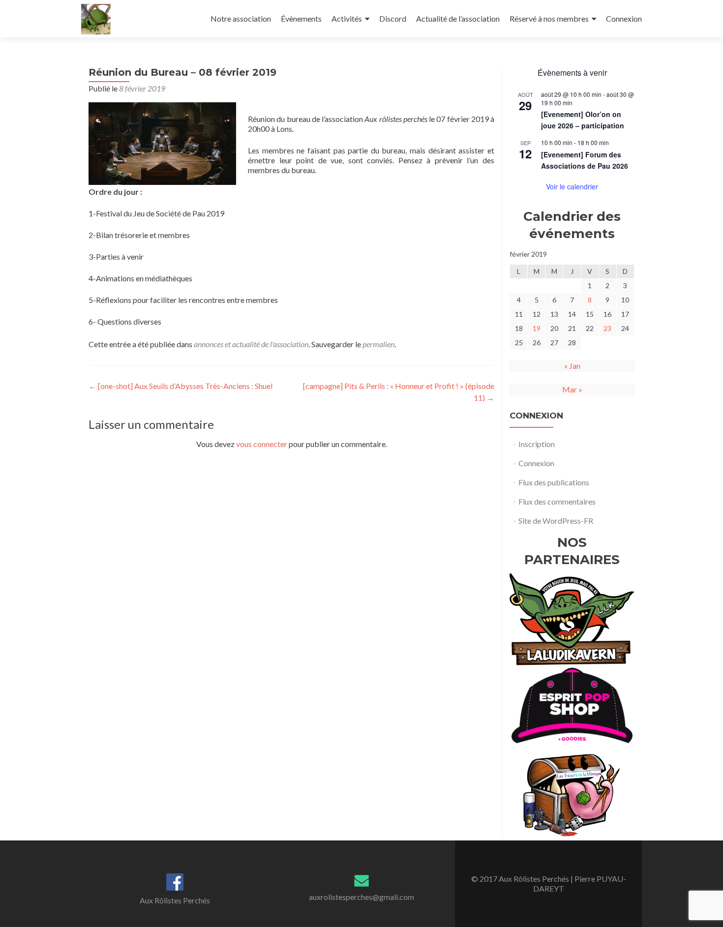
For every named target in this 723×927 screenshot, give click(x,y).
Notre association (241, 18)
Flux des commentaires (557, 501)
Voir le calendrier (572, 186)
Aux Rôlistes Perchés (175, 900)
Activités (346, 18)
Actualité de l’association (458, 18)
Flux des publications (553, 482)
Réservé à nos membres (549, 18)
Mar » (572, 389)
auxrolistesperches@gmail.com (361, 896)
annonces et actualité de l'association (251, 344)
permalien (378, 344)
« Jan (572, 365)
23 (607, 328)
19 (537, 328)
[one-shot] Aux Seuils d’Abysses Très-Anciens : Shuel (180, 385)
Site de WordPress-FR (555, 520)
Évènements (301, 18)
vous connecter (261, 444)
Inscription (536, 444)
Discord (392, 18)
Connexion (624, 18)
